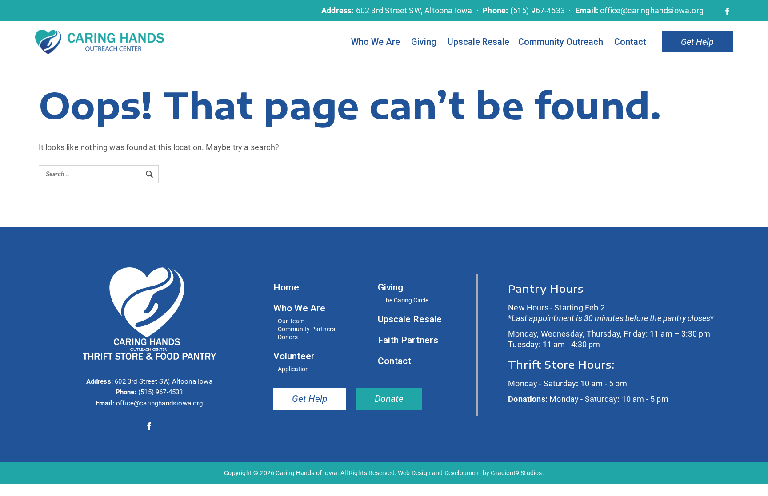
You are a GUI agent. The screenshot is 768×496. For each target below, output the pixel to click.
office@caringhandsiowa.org (652, 10)
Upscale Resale (478, 41)
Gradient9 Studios (516, 472)
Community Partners (306, 329)
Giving (423, 41)
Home (286, 288)
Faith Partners (408, 340)
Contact (630, 41)
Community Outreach (560, 41)
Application (293, 369)
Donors (288, 337)
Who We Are (375, 41)
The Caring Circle (405, 300)
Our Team (291, 321)
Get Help (697, 41)
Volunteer (294, 356)
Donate (389, 398)
